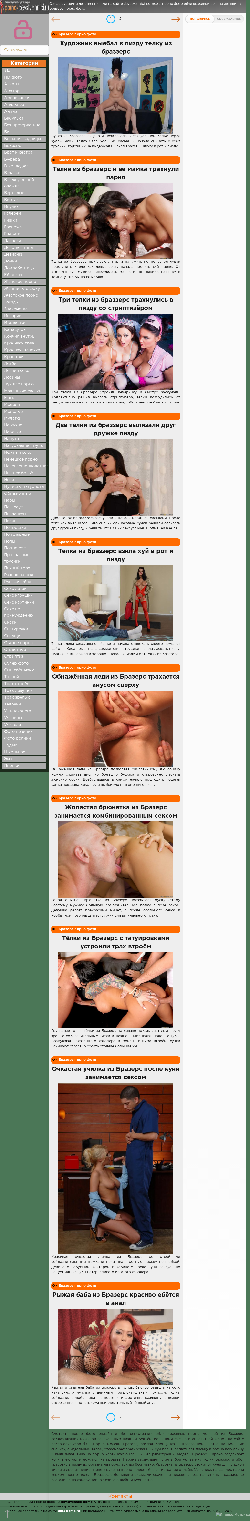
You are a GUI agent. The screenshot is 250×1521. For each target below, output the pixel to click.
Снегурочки (16, 629)
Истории (12, 316)
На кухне (13, 425)
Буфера (12, 159)
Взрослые (14, 193)
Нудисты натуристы (24, 487)
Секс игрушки (18, 595)
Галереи (12, 213)
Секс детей (15, 589)
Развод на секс (19, 575)
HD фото (13, 77)
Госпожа (13, 227)
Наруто (11, 439)
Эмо (8, 759)
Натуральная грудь (23, 446)
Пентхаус (13, 507)
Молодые (13, 411)
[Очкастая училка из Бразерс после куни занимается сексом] (115, 1168)
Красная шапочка (22, 350)
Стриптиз (13, 656)
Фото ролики (17, 738)
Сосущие (13, 636)
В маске (12, 173)
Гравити (12, 234)
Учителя (12, 725)
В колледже (16, 166)
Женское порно (20, 282)
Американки (16, 98)
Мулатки (12, 418)
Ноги (9, 480)
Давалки (12, 241)
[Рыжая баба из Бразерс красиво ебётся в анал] (115, 1347)
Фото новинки (18, 732)
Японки (11, 766)
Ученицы (13, 718)
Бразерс (12, 146)
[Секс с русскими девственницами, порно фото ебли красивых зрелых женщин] (23, 10)
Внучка (11, 207)
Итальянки (15, 323)
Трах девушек (18, 691)
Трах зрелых (17, 697)
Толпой (11, 677)
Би (6, 132)
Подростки (15, 528)
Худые (10, 745)
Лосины (12, 377)
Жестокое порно (21, 295)
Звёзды (11, 302)
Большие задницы (22, 139)
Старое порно (18, 643)
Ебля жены (15, 275)
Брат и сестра (18, 152)
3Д (7, 70)
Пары (9, 500)
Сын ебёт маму (19, 670)
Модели (12, 405)
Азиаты (11, 84)
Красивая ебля (19, 343)
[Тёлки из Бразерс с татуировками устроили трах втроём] (115, 990)
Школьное (14, 752)
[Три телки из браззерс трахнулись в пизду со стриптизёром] (115, 352)
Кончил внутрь (19, 336)
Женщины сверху (22, 289)
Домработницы (19, 268)
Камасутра (15, 330)
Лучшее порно (19, 384)
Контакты (120, 1496)
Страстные (15, 650)
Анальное (14, 105)
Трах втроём (17, 684)
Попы (9, 541)
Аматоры (13, 91)
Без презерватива (22, 125)
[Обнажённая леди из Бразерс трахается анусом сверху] (115, 729)
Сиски (10, 622)
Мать (9, 398)
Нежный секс (17, 452)
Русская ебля (17, 582)
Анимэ (10, 111)
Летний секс (16, 371)
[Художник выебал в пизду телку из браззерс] (115, 95)
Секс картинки (19, 602)
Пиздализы (15, 514)
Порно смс (15, 548)
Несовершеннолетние (26, 466)
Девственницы (18, 248)
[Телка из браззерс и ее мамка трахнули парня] (115, 221)
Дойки (10, 261)
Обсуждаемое (229, 19)
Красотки (13, 357)
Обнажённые (17, 493)
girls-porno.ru (69, 1511)
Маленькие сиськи (23, 391)
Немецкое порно (21, 459)
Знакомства (16, 309)
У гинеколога (17, 711)
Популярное (200, 19)
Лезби (10, 364)
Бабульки (13, 118)
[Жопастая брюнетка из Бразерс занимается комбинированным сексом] (115, 859)
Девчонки (13, 254)
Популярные (17, 534)
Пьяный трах (17, 568)
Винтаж (12, 200)
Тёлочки (12, 704)
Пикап (10, 521)
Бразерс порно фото (77, 34)
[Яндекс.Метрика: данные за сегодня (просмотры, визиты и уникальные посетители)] (233, 1515)
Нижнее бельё (18, 473)
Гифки (10, 220)
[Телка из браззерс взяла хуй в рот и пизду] (115, 603)
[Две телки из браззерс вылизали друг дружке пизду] (115, 477)
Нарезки (12, 432)
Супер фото (16, 663)
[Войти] (23, 29)
